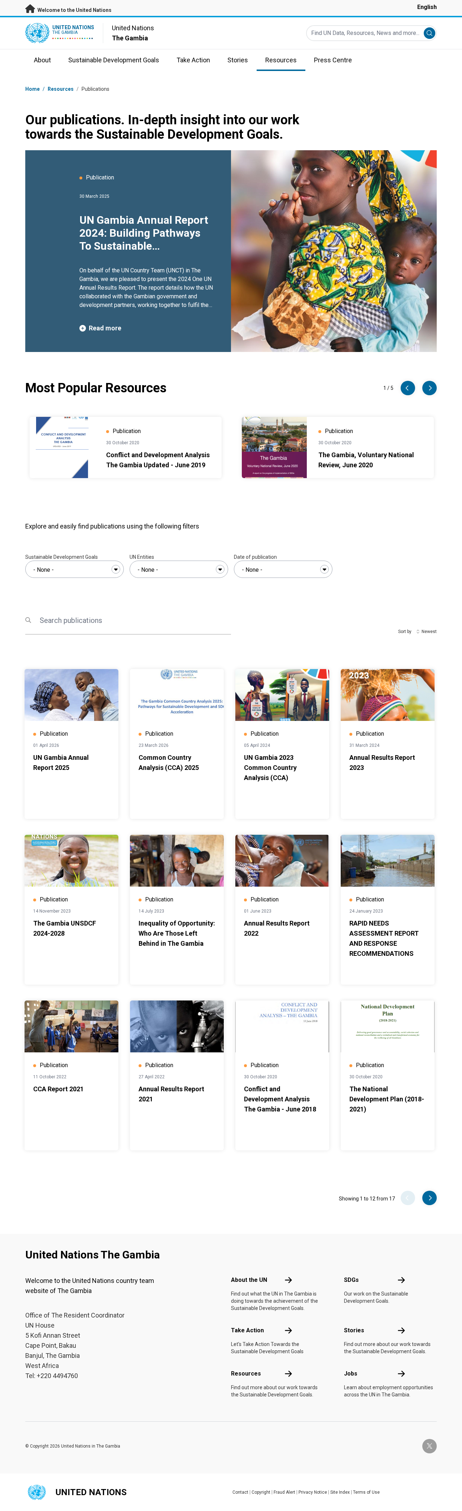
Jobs (350, 1373)
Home (32, 89)
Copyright (261, 1492)
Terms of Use (366, 1492)
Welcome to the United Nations (74, 10)
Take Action (247, 1330)
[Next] (429, 388)
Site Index (340, 1492)
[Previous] (408, 388)
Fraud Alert (284, 1492)
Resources (246, 1373)
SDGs (351, 1279)
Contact (240, 1492)
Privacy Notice (312, 1492)
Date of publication (255, 557)
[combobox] (74, 569)
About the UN (249, 1279)
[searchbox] (74, 570)
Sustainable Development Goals (61, 557)
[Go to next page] (429, 1198)
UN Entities (142, 557)
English (427, 7)
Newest (429, 631)
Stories (354, 1330)
